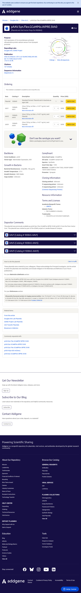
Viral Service (5, 515)
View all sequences (63, 60)
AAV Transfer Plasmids (11, 325)
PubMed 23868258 (36, 300)
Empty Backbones (47, 504)
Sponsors (5, 473)
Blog (3, 538)
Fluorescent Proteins (48, 507)
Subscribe (6, 407)
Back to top (72, 261)
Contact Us (7, 424)
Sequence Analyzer (47, 541)
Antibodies (45, 468)
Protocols (5, 550)
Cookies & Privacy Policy (44, 580)
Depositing (5, 506)
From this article (9, 315)
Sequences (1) (9, 73)
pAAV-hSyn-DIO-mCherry (12, 350)
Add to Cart (71, 101)
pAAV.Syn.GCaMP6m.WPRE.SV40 (15, 354)
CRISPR (44, 501)
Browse (5, 20)
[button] (78, 11)
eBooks (4, 541)
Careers (4, 485)
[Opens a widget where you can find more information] (70, 589)
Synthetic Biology (47, 512)
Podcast (4, 547)
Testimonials (6, 470)
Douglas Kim (14, 20)
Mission (4, 464)
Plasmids (45, 471)
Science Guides (6, 553)
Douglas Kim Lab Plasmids (13, 319)
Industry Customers (8, 488)
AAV (43, 486)
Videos (4, 556)
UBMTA (48, 206)
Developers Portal (47, 547)
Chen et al (24, 20)
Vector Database (47, 544)
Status (30, 582)
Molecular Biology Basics (9, 544)
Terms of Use (70, 580)
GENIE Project (17, 50)
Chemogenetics (46, 498)
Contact (30, 580)
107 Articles (8, 67)
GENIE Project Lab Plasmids (13, 322)
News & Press (6, 491)
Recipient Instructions (8, 494)
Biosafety (5, 479)
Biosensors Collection (11, 328)
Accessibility (59, 580)
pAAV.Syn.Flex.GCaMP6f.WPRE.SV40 (16, 341)
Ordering (4, 509)
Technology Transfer (8, 497)
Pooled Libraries (47, 476)
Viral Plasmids (46, 515)
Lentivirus (45, 489)
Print (75, 28)
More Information (27, 110)
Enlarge (52, 60)
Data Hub (45, 538)
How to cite (8, 60)
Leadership (5, 467)
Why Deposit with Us (8, 524)
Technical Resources (8, 512)
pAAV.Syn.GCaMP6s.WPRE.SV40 (15, 344)
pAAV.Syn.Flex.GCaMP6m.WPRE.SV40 (16, 347)
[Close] (77, 2)
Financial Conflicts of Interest (11, 476)
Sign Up (5, 390)
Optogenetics (46, 510)
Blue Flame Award (7, 482)
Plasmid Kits (46, 473)
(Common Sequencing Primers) (52, 189)
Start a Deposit (6, 527)
